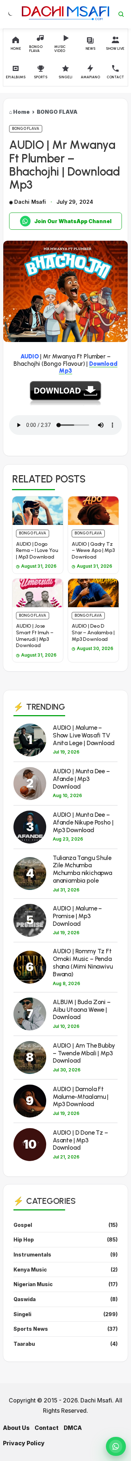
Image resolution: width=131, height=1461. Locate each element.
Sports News (30, 1329)
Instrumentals (32, 1254)
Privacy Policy (24, 1443)
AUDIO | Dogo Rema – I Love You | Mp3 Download (37, 550)
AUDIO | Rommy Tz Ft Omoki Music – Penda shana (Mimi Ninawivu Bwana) (83, 962)
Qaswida (24, 1299)
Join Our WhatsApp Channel (72, 221)
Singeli (22, 1314)
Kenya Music (30, 1269)
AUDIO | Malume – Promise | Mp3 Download (77, 916)
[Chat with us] (116, 1446)
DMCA (73, 1427)
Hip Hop (23, 1239)
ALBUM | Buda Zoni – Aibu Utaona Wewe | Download (82, 1009)
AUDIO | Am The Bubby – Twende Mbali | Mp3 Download (84, 1053)
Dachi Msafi (30, 202)
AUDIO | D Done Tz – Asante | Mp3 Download (80, 1140)
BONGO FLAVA (57, 112)
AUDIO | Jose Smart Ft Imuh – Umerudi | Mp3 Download (34, 636)
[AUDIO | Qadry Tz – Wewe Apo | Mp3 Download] (93, 510)
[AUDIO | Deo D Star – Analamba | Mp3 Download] (93, 593)
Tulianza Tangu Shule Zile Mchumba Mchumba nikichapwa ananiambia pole (82, 869)
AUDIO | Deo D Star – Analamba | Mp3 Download (93, 632)
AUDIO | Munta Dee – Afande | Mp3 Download (81, 778)
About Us (16, 1427)
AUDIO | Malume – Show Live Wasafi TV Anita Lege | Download (83, 735)
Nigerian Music (33, 1284)
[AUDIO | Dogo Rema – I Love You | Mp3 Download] (37, 510)
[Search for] (121, 14)
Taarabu (24, 1344)
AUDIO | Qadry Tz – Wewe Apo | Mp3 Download (93, 550)
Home (21, 112)
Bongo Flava (25, 128)
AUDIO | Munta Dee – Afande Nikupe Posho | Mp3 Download (83, 822)
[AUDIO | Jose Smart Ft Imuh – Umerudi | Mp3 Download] (37, 593)
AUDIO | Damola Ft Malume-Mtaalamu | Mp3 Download (80, 1096)
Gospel (22, 1225)
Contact (47, 1427)
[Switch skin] (10, 14)
